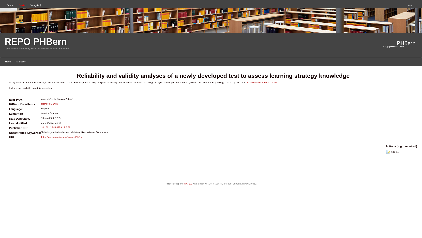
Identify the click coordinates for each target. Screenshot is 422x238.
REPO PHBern (36, 41)
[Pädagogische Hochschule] (401, 44)
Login (409, 5)
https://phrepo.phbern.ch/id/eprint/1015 (61, 137)
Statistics (21, 61)
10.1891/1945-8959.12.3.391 (262, 82)
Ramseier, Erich (49, 103)
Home (8, 61)
